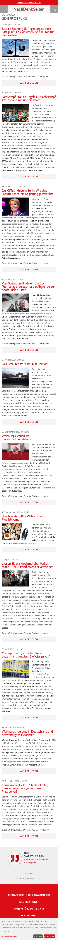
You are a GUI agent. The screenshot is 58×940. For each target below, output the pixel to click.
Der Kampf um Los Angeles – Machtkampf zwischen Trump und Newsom (29, 98)
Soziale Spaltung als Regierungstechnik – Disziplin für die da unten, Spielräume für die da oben (28, 32)
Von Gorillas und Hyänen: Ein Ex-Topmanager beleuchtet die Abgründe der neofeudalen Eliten (28, 287)
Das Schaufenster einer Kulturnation (25, 364)
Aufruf (29, 873)
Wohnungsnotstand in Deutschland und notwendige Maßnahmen (27, 733)
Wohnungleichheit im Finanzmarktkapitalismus (18, 437)
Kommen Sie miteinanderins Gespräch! (36, 861)
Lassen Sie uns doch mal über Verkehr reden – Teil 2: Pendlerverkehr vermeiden (28, 565)
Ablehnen (38, 936)
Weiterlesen (29, 83)
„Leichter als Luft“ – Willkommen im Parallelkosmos (24, 517)
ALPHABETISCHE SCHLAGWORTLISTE (29, 895)
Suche (54, 9)
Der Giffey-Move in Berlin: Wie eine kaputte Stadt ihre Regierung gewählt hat (27, 192)
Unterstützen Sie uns (29, 2)
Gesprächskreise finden (29, 878)
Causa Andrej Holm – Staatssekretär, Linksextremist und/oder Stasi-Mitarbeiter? (25, 788)
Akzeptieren (49, 936)
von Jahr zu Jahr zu (10, 593)
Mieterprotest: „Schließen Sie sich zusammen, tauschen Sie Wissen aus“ (26, 654)
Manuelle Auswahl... (10, 936)
